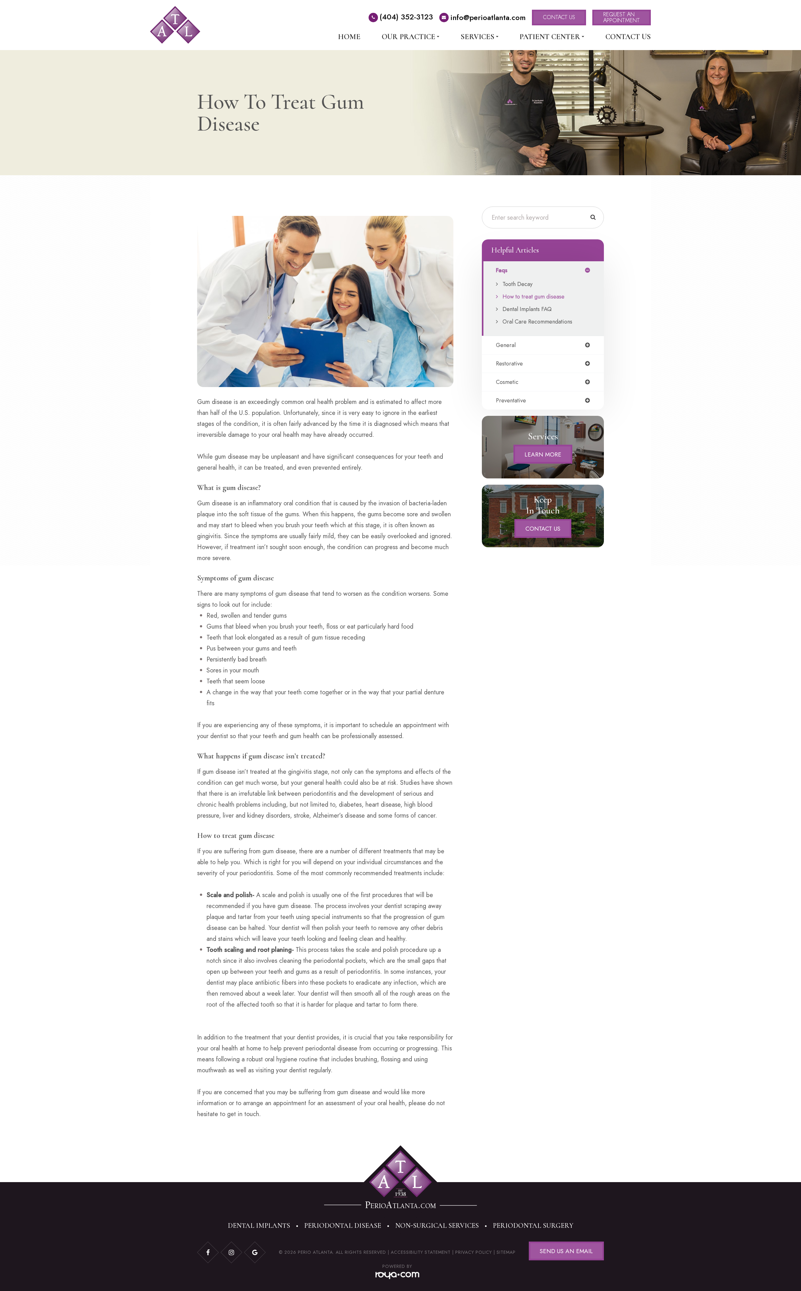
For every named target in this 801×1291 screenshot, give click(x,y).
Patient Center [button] (549, 37)
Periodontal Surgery (533, 1226)
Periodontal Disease (342, 1226)
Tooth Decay (518, 284)
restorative (509, 363)
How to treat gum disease (533, 297)
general (506, 345)
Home (349, 37)
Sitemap (506, 1252)
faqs (502, 270)
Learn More (542, 454)
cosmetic (507, 382)
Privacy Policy (473, 1252)
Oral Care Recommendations (537, 322)
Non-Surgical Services (437, 1226)
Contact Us (628, 37)
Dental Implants (259, 1226)
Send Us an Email (566, 1251)
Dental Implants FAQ (527, 309)
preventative (511, 400)
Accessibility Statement (421, 1252)
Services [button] (477, 37)
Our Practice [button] (408, 37)
